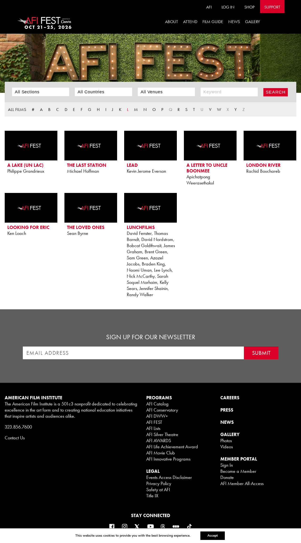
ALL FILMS (17, 109)
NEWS (227, 422)
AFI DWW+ (157, 416)
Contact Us (15, 438)
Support (272, 7)
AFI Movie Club (160, 453)
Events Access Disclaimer (169, 477)
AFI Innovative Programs (168, 459)
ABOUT (171, 21)
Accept (212, 535)
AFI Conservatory (162, 410)
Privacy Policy (158, 483)
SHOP (249, 7)
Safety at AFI (158, 489)
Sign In (226, 465)
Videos (226, 447)
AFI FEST (154, 422)
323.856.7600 (18, 427)
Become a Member (238, 471)
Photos (226, 440)
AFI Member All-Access (242, 483)
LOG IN (228, 7)
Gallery (252, 21)
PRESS (226, 410)
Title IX (152, 496)
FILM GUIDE (212, 21)
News (234, 21)
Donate (227, 477)
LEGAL (153, 471)
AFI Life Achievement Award (172, 447)
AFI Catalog (157, 404)
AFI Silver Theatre (162, 434)
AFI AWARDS (158, 440)
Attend (190, 21)
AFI (209, 7)
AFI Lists (153, 428)
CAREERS (229, 398)
